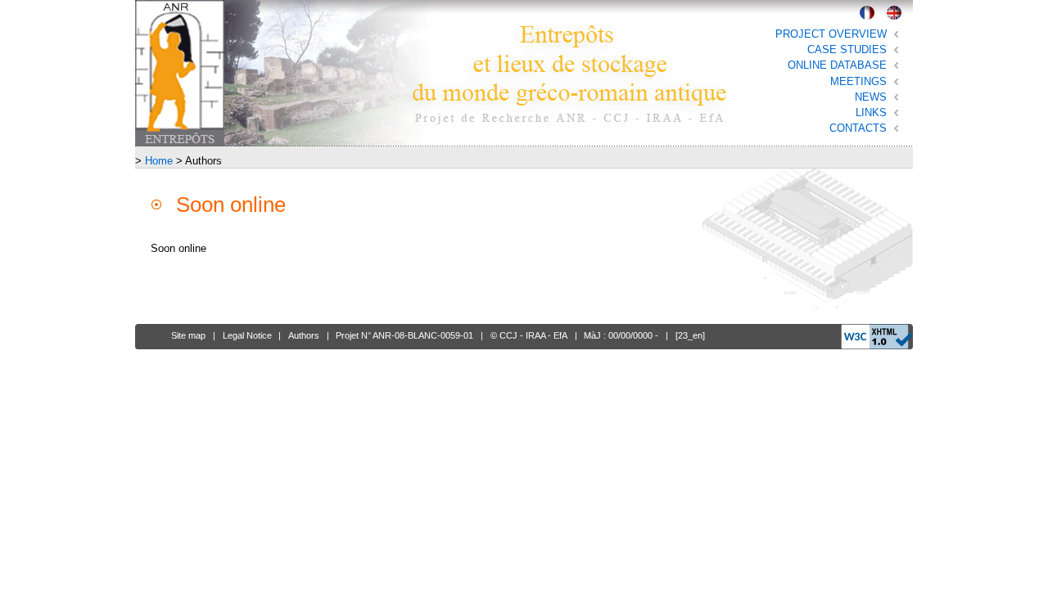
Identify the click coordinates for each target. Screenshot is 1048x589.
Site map (188, 335)
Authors (303, 335)
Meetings (858, 81)
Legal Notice (247, 335)
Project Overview (831, 34)
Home (159, 161)
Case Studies (847, 49)
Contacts (858, 128)
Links (871, 112)
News (871, 97)
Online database (837, 65)
